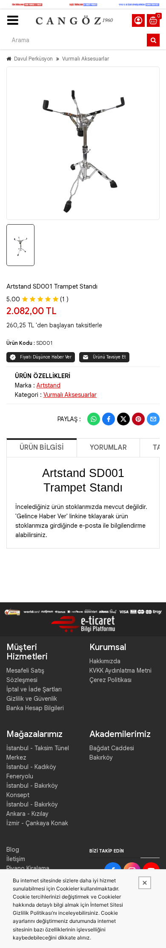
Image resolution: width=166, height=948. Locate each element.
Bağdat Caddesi (111, 748)
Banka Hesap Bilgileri (35, 708)
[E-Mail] (153, 419)
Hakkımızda (104, 661)
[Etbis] (83, 623)
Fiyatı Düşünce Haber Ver (46, 357)
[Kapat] (144, 882)
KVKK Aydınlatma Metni (120, 670)
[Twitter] (123, 419)
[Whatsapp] (93, 419)
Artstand (48, 385)
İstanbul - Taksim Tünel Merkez (37, 752)
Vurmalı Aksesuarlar (85, 58)
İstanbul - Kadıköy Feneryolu (31, 771)
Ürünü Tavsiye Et (109, 357)
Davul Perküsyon (33, 58)
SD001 (44, 343)
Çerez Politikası (110, 680)
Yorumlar (108, 447)
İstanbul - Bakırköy (32, 804)
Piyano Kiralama (27, 868)
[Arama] (153, 40)
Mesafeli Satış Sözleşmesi (25, 675)
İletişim (15, 859)
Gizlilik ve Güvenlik (31, 698)
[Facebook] (108, 419)
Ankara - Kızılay (27, 814)
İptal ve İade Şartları (34, 689)
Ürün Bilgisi (42, 447)
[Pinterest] (138, 419)
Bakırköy (101, 757)
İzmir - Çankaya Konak (37, 823)
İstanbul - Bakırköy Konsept (32, 790)
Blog (12, 849)
